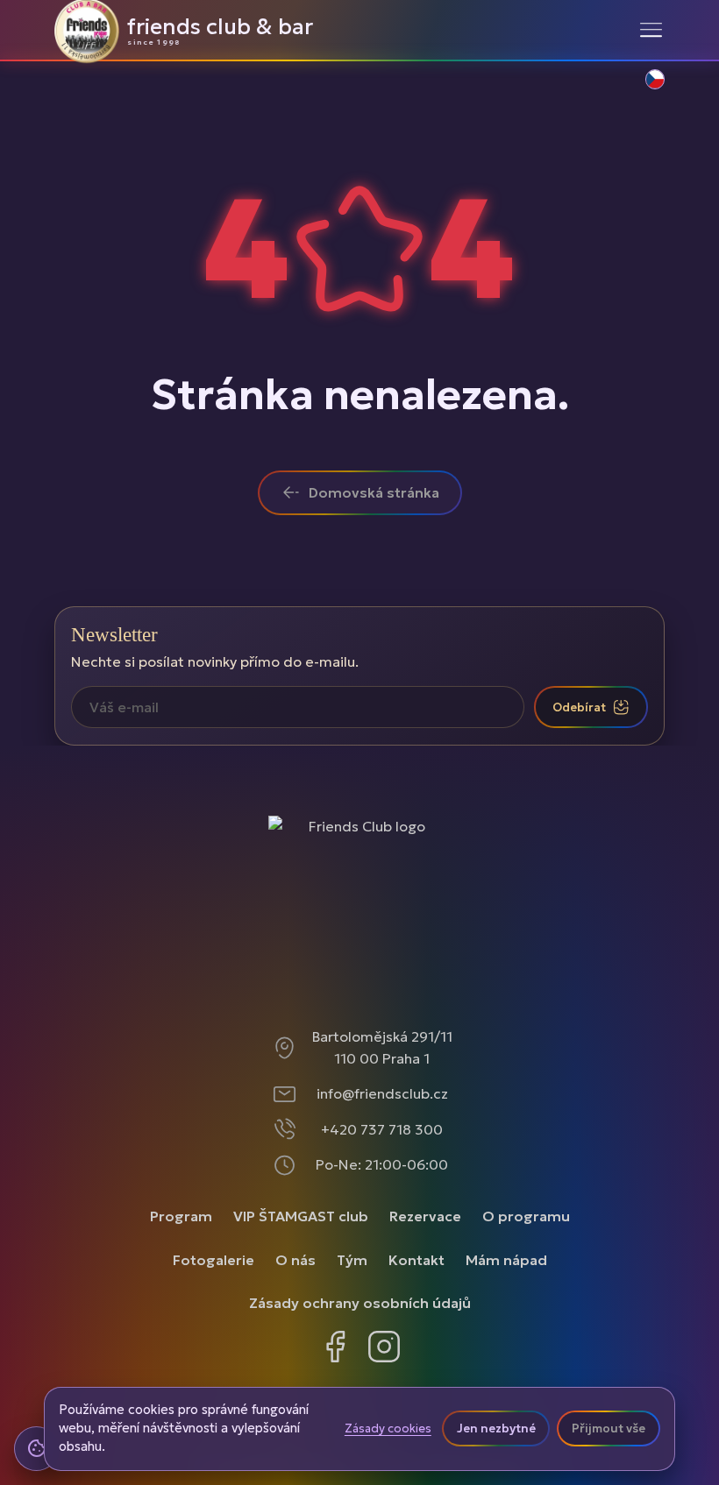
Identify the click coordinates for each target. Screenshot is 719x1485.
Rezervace (425, 1216)
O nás (295, 1260)
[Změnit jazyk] (645, 88)
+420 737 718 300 (382, 1129)
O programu (526, 1216)
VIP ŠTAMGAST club (300, 1216)
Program (181, 1216)
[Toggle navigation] (651, 30)
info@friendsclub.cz (382, 1093)
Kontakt (416, 1260)
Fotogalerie (213, 1260)
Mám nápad (506, 1260)
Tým (352, 1260)
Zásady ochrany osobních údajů (360, 1303)
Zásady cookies (388, 1429)
